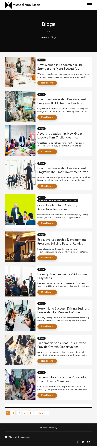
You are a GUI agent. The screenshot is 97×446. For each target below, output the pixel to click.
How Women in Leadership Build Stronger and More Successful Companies (59, 69)
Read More (47, 83)
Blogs (41, 60)
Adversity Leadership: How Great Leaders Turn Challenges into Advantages (59, 138)
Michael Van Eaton (26, 5)
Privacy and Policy (48, 428)
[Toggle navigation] (88, 5)
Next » (41, 413)
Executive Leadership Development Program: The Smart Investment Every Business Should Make (63, 172)
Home (44, 37)
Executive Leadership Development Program (57, 200)
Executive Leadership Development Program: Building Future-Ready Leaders (61, 244)
